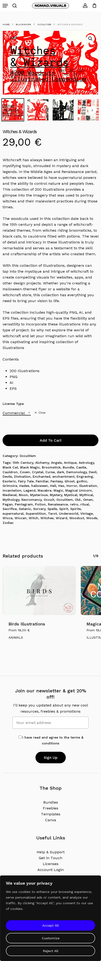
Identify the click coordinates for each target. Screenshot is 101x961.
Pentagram (24, 504)
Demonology (76, 472)
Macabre (44, 490)
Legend (29, 490)
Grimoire (10, 486)
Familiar (42, 481)
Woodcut (76, 518)
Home (6, 24)
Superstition (36, 513)
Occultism (44, 24)
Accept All (50, 925)
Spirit (63, 509)
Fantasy (56, 481)
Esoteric (9, 481)
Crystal (37, 472)
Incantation (12, 490)
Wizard (61, 518)
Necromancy (31, 499)
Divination (22, 476)
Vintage (86, 513)
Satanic (25, 509)
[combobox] (17, 413)
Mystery (56, 495)
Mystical (70, 495)
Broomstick (51, 467)
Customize (50, 938)
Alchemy (42, 462)
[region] (50, 918)
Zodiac (8, 523)
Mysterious (39, 495)
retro (74, 504)
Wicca (7, 518)
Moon (23, 495)
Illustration (88, 486)
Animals (15, 637)
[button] (5, 5)
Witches (47, 518)
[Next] (92, 110)
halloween (39, 486)
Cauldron (10, 472)
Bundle (68, 467)
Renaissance (58, 504)
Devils (7, 476)
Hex (61, 486)
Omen (88, 499)
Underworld (68, 513)
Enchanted (41, 476)
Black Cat (10, 467)
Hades (24, 486)
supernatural (13, 513)
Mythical (86, 495)
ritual (84, 504)
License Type (13, 404)
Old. (78, 499)
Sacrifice (10, 509)
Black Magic (30, 467)
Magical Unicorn (78, 490)
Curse (50, 472)
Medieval (10, 495)
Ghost (69, 481)
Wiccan (21, 518)
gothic (82, 481)
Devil (93, 472)
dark (60, 472)
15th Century (22, 462)
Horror (71, 486)
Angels (56, 462)
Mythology (11, 499)
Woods (91, 518)
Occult (49, 499)
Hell (53, 486)
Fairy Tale (26, 481)
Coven (25, 472)
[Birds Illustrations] (39, 590)
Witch (33, 518)
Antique (70, 462)
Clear (42, 412)
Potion (40, 504)
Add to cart (51, 440)
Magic (58, 490)
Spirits (75, 509)
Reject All (50, 951)
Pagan (8, 504)
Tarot (52, 513)
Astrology (86, 462)
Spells (52, 509)
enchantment (63, 476)
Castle (81, 467)
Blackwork (23, 24)
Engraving (85, 476)
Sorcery (39, 509)
